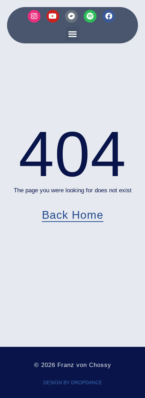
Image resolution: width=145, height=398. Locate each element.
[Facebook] (108, 16)
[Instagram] (34, 16)
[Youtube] (52, 16)
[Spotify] (90, 16)
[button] (73, 34)
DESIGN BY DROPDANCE (72, 382)
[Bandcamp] (71, 16)
